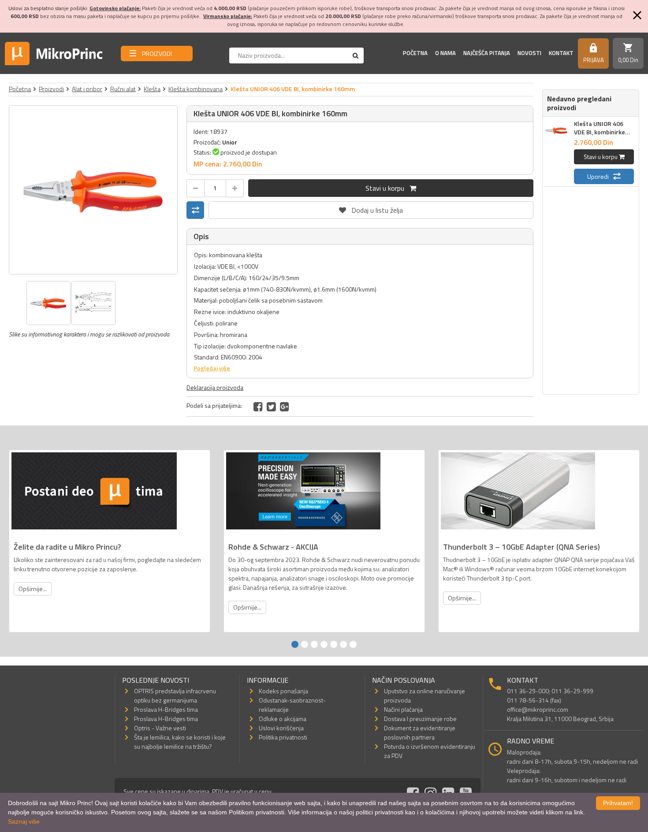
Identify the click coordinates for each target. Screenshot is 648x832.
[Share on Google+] (284, 406)
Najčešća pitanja (486, 52)
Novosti (529, 52)
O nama (445, 52)
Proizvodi (51, 88)
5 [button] (333, 644)
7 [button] (353, 644)
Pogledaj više (212, 368)
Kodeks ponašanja (283, 690)
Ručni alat (123, 88)
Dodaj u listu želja (371, 208)
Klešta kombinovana (195, 88)
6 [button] (343, 644)
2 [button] (304, 644)
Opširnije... (33, 588)
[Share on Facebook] (258, 406)
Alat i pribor (87, 88)
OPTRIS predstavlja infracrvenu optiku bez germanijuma (175, 695)
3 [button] (314, 644)
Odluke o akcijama (282, 718)
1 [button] (294, 644)
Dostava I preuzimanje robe (420, 718)
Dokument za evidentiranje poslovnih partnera (419, 732)
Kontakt (561, 52)
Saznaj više (24, 821)
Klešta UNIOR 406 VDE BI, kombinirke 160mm (599, 132)
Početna (415, 52)
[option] (93, 190)
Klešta (152, 88)
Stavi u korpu (387, 188)
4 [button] (324, 644)
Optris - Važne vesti (160, 727)
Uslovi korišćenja (281, 727)
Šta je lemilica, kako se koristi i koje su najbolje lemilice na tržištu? (180, 741)
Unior (229, 142)
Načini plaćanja (403, 709)
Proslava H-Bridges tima (166, 709)
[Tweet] (271, 406)
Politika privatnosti (283, 737)
